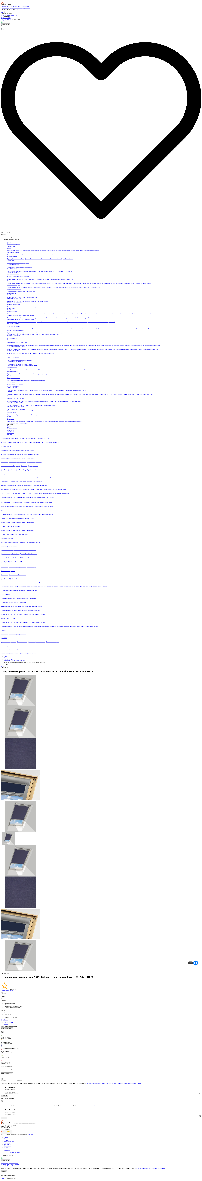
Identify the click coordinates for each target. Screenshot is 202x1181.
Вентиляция (18, 254)
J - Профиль (48, 287)
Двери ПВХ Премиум (6, 598)
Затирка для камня (51, 318)
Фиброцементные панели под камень (17, 301)
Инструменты (15, 272)
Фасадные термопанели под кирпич (42, 306)
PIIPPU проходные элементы (104, 328)
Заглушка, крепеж (12, 353)
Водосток (9, 339)
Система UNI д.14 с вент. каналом (71, 401)
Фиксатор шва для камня (13, 318)
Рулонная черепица (85, 250)
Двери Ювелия (30, 518)
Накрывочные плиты (91, 322)
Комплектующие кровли (13, 323)
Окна (8, 369)
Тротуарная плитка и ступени (104, 313)
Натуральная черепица (13, 264)
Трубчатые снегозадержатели (15, 333)
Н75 (28, 263)
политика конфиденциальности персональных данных (127, 1083)
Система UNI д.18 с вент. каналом (34, 401)
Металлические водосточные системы (17, 342)
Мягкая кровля (11, 247)
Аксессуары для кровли (13, 335)
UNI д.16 (19, 409)
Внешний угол (20, 279)
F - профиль (55, 287)
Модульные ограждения (49, 421)
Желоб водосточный (113, 345)
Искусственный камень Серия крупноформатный (150, 313)
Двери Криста (4, 518)
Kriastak (29, 267)
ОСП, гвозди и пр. (17, 250)
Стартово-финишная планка (81, 287)
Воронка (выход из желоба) (14, 345)
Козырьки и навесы (12, 302)
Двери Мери (4, 470)
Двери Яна (3, 534)
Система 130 (17, 405)
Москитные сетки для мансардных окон (95, 369)
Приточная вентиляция (65, 328)
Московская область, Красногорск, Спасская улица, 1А (16, 6)
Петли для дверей (37, 493)
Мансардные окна (12, 367)
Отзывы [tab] (6, 1024)
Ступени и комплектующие (23, 415)
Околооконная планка (64, 287)
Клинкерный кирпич (12, 380)
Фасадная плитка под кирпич (15, 297)
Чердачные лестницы (12, 371)
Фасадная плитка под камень (30, 297)
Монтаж (9, 427)
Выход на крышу (54, 334)
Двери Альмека (21, 518)
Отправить (3, 1118)
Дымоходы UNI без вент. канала (15, 406)
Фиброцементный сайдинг (14, 289)
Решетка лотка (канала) (23, 353)
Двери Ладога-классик (34, 610)
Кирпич (9, 375)
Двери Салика (11, 470)
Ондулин (9, 272)
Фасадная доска (11, 309)
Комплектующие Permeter (48, 405)
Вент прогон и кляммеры (65, 271)
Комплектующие (22, 263)
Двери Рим (17, 534)
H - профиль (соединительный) (72, 283)
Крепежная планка (49, 271)
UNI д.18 (14, 409)
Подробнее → (4, 1020)
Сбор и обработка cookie (7, 1165)
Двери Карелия (18, 610)
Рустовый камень (11, 322)
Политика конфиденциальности (9, 1163)
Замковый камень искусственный (106, 322)
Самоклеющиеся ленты (27, 334)
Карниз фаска (130, 283)
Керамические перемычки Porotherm (67, 390)
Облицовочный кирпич (13, 378)
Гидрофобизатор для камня (91, 318)
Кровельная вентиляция (13, 326)
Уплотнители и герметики (14, 334)
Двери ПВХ (4, 638)
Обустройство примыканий (34, 462)
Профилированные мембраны (15, 361)
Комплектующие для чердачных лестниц (44, 374)
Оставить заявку (5, 1073)
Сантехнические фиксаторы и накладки (21, 493)
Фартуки (14, 338)
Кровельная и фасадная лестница (45, 333)
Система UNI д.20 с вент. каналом (16, 401)
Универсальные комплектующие (16, 267)
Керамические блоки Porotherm (20, 390)
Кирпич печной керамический (15, 384)
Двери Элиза (10, 534)
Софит (124, 283)
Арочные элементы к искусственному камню (28, 322)
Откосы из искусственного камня (76, 322)
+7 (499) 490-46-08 (5, 18)
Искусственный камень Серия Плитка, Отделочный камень (80, 313)
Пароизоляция (19, 360)
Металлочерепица (12, 256)
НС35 (12, 263)
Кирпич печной (11, 382)
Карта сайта (30, 1134)
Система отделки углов (103, 283)
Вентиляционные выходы (52, 328)
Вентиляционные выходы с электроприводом (124, 328)
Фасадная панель (11, 279)
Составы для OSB (134, 394)
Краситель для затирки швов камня (65, 318)
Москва (3, 12)
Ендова (77, 254)
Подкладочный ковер (44, 250)
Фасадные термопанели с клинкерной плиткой (19, 306)
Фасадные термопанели (13, 304)
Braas (26, 267)
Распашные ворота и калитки (74, 421)
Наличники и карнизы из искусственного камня (54, 322)
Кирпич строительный (13, 386)
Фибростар (32, 291)
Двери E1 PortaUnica (25, 554)
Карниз (56, 271)
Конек (13, 254)
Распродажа (34, 254)
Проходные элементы (13, 328)
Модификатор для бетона (146, 394)
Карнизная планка (57, 254)
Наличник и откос (58, 279)
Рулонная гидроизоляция (30, 365)
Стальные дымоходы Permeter (15, 402)
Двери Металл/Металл (18, 579)
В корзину (3, 996)
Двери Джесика (13, 518)
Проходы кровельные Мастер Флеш (146, 328)
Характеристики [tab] (8, 1022)
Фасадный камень (12, 311)
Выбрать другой (12, 15)
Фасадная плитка (11, 293)
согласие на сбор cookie (159, 1168)
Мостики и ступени (59, 333)
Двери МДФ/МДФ (6, 561)
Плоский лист (48, 254)
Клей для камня (79, 318)
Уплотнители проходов (89, 328)
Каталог (9, 242)
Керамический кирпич (24, 380)
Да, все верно (4, 15)
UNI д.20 (9, 409)
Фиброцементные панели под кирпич (37, 301)
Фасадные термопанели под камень (61, 306)
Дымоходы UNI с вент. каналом (15, 398)
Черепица (9, 250)
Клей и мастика (94, 250)
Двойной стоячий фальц (30, 271)
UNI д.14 (23, 409)
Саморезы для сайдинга (116, 283)
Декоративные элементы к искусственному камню (20, 319)
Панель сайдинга (11, 283)
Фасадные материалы (13, 274)
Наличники (23, 550)
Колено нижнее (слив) (57, 349)
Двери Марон (19, 470)
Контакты (9, 434)
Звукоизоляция (19, 365)
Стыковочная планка (94, 287)
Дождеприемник (33, 353)
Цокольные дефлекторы (38, 328)
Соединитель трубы (142, 345)
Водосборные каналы (13, 350)
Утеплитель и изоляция (13, 354)
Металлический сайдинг (13, 285)
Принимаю (3, 1171)
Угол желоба (58, 345)
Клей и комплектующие (127, 349)
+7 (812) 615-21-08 (5, 19)
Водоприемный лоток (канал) (46, 353)
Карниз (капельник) (35, 259)
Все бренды (7, 1150)
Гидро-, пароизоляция (13, 357)
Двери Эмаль (16, 598)
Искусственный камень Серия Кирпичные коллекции (21, 313)
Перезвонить (4, 1095)
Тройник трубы (76, 345)
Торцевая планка (26, 254)
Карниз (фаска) (24, 287)
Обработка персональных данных (10, 1164)
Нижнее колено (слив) (28, 345)
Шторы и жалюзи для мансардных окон (49, 369)
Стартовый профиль (29, 279)
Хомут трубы (95, 345)
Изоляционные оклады (32, 369)
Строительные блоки (12, 387)
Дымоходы (10, 395)
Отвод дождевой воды (154, 345)
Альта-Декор (94, 283)
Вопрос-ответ (10, 433)
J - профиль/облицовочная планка (44, 279)
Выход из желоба (116, 349)
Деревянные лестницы (13, 374)
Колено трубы (123, 345)
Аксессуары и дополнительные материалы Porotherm (43, 390)
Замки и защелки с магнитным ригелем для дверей (56, 493)
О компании (10, 430)
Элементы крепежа (6, 446)
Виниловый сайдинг (12, 280)
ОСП (2, 510)
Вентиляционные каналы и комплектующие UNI (20, 410)
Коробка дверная (31, 550)
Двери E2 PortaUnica (13, 554)
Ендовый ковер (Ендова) (73, 250)
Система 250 (37, 405)
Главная (9, 426)
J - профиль (137, 283)
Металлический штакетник (14, 423)
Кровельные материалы (13, 244)
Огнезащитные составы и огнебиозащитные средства (68, 394)
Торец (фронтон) (25, 259)
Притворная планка (14, 550)
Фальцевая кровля (12, 268)
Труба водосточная (67, 345)
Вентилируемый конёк (77, 328)
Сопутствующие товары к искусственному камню (20, 315)
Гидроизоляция (11, 360)
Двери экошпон (5, 550)
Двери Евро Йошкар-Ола (30, 470)
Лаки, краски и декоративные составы (93, 394)
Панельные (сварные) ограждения (34, 421)
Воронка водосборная (39, 345)
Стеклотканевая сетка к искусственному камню (33, 318)
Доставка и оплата (12, 428)
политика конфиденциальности (143, 1168)
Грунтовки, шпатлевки (109, 394)
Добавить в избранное (7, 990)
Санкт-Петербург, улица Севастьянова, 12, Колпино (16, 8)
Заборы (9, 416)
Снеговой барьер (45, 259)
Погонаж (24, 610)
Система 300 (30, 405)
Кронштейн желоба (132, 345)
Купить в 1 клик (5, 998)
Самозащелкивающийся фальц (15, 271)
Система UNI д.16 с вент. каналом (53, 401)
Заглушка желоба (103, 345)
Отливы (19, 302)
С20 (9, 263)
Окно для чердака (86, 283)
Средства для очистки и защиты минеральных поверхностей (23, 394)
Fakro (2, 666)
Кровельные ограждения (29, 333)
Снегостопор (67, 333)
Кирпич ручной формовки (37, 380)
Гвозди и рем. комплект (68, 254)
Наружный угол (20, 283)
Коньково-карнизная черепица (58, 250)
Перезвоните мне (5, 24)
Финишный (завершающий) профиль (35, 283)
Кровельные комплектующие (41, 334)
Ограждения (10, 419)
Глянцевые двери (25, 598)
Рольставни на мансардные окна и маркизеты (72, 369)
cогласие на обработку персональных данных (99, 1083)
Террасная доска (11, 412)
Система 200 (10, 405)
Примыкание (41, 254)
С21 (17, 263)
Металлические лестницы (26, 374)
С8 (7, 263)
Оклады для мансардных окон (18, 369)
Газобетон (9, 390)
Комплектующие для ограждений (16, 421)
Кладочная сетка (81, 390)
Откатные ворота (61, 421)
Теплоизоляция (11, 365)
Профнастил (10, 260)
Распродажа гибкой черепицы (30, 250)
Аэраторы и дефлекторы (25, 328)
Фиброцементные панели (14, 298)
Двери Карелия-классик (7, 610)
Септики (9, 391)
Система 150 (24, 405)
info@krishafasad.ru (6, 20)
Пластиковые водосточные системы (16, 346)
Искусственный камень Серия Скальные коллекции (50, 313)
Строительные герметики (123, 394)
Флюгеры (9, 338)
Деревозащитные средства (47, 394)
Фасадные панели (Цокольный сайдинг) (18, 276)
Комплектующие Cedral (22, 291)
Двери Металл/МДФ (16, 561)
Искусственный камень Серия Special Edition (124, 313)
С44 (15, 263)
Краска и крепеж (16, 259)
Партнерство (10, 431)
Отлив (71, 287)
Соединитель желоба (85, 345)
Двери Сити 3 (4, 554)
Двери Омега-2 (24, 534)
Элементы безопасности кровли (15, 330)
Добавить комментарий (6, 1028)
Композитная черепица (13, 252)
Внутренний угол (68, 279)
